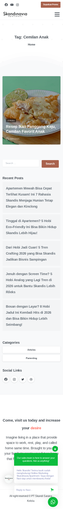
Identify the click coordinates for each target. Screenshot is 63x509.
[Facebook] (6, 5)
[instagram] (17, 5)
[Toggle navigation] (57, 14)
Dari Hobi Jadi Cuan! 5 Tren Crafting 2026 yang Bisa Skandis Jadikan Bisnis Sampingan (30, 253)
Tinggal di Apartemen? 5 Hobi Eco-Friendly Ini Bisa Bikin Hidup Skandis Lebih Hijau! (31, 227)
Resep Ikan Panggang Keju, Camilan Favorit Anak (31, 129)
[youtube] (12, 5)
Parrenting (31, 358)
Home (31, 44)
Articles (31, 349)
